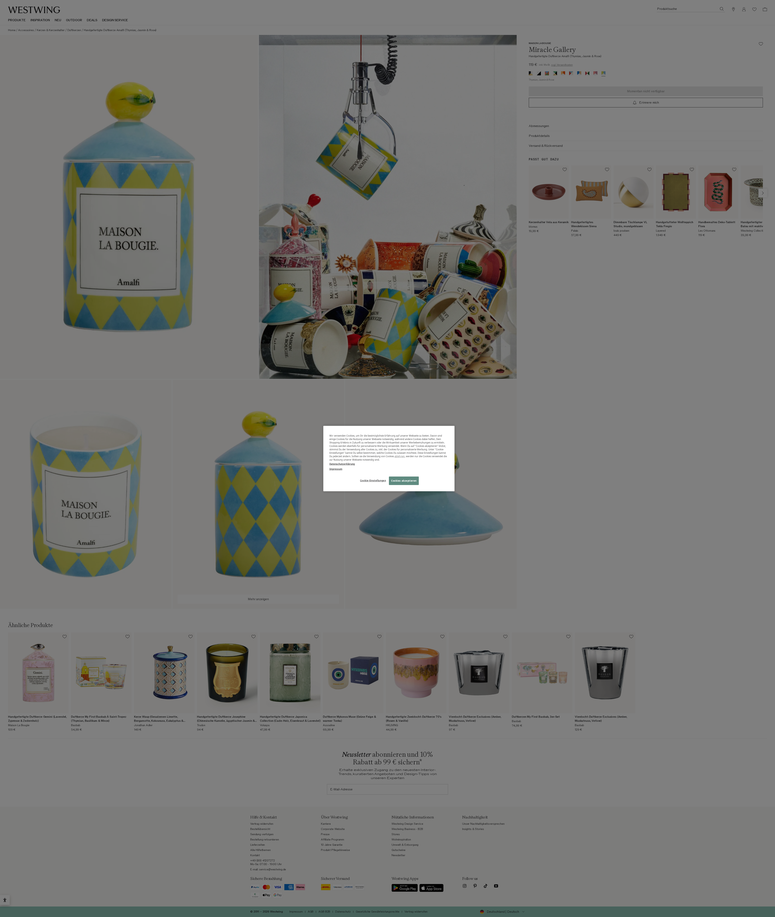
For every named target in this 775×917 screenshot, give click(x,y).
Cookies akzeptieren (404, 480)
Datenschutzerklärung (342, 463)
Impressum (335, 469)
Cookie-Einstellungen (373, 480)
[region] (389, 458)
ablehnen (400, 456)
